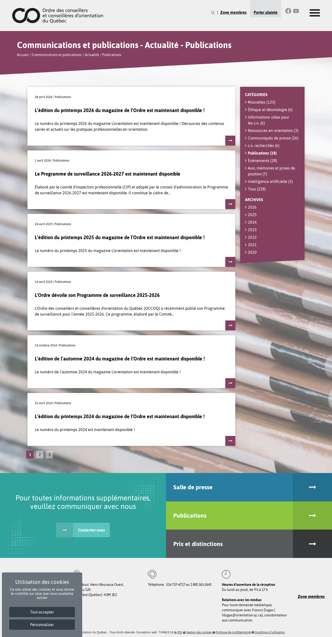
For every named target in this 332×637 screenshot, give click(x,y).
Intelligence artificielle (270, 181)
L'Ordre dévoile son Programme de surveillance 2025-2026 (97, 295)
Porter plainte (266, 12)
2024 (252, 222)
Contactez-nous (91, 530)
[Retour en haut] (327, 632)
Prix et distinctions (198, 543)
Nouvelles (261, 102)
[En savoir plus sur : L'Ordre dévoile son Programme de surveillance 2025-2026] (230, 325)
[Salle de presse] (312, 487)
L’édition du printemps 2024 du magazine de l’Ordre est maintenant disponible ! (120, 416)
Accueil (22, 55)
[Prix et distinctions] (312, 544)
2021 (252, 245)
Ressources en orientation (273, 130)
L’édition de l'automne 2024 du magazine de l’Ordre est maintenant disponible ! (120, 358)
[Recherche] (213, 12)
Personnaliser (42, 624)
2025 (252, 214)
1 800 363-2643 (200, 585)
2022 (252, 237)
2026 (252, 207)
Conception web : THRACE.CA (154, 632)
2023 (252, 230)
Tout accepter (42, 612)
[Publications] (312, 515)
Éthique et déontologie (270, 109)
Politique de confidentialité (233, 632)
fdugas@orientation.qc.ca (242, 615)
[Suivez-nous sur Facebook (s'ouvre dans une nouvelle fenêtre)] (288, 11)
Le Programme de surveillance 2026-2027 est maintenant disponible (107, 174)
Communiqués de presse (273, 138)
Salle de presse (192, 487)
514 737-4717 (175, 585)
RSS (179, 632)
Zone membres (233, 12)
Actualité (92, 55)
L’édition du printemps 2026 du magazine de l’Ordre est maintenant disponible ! (120, 110)
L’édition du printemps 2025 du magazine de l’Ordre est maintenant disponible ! (120, 237)
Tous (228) (257, 189)
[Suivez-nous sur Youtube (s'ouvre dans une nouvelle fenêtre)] (296, 11)
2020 (252, 252)
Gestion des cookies (198, 632)
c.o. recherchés (264, 145)
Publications (111, 55)
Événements (262, 160)
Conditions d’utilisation (269, 632)
